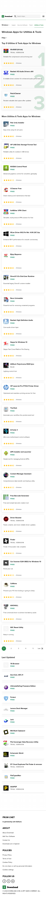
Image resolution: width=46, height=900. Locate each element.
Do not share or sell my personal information (17, 866)
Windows (5, 25)
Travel (31, 25)
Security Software (22, 25)
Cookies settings (8, 870)
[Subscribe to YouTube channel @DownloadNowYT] (13, 881)
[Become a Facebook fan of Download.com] (4, 881)
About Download (8, 833)
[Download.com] (7, 16)
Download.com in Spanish (11, 844)
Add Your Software (9, 836)
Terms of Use (7, 859)
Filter (4, 38)
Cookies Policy (7, 862)
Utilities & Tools (38, 25)
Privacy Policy (7, 855)
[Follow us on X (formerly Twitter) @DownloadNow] (8, 881)
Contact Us (6, 840)
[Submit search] (15, 16)
